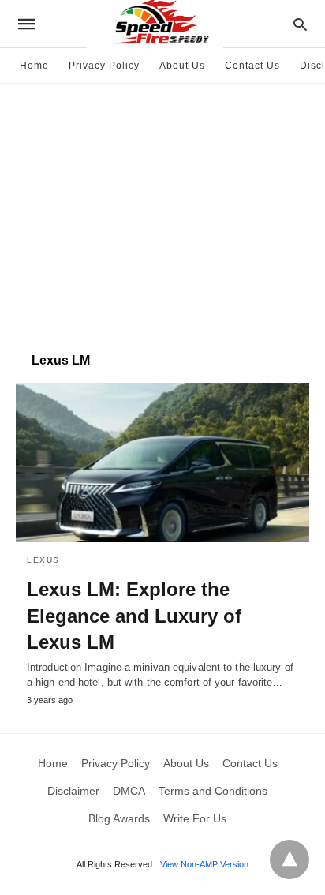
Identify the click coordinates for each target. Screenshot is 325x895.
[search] (300, 24)
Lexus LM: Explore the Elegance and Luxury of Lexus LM (134, 616)
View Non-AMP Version (204, 864)
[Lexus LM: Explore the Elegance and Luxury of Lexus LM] (162, 462)
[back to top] (289, 859)
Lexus (43, 560)
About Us (182, 65)
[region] (162, 210)
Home (34, 65)
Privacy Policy (104, 65)
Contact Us (252, 65)
